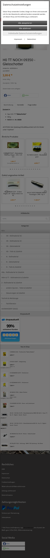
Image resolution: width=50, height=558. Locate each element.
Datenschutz (31, 39)
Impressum (18, 39)
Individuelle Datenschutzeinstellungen (25, 33)
